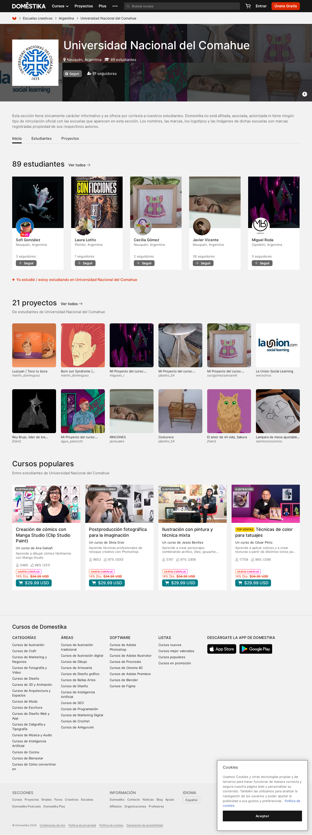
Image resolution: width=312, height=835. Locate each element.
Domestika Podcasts (26, 806)
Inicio (17, 138)
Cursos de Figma (122, 686)
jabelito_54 (166, 375)
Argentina (66, 18)
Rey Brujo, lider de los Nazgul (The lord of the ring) (34, 439)
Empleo (46, 799)
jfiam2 (16, 441)
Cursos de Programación (79, 709)
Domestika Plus (54, 806)
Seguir (74, 74)
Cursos (17, 799)
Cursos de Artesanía (76, 668)
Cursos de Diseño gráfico (80, 674)
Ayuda (169, 799)
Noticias (148, 799)
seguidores (26, 256)
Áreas (67, 637)
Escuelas (87, 799)
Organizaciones (135, 806)
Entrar (261, 6)
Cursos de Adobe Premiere (130, 674)
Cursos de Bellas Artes (78, 680)
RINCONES (118, 437)
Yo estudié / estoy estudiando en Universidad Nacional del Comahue (76, 279)
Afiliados (116, 806)
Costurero (166, 437)
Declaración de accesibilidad (145, 825)
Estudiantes (41, 138)
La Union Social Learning (274, 371)
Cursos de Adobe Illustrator (131, 655)
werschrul (263, 375)
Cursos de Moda (24, 701)
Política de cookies (111, 825)
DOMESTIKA (29, 6)
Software (120, 637)
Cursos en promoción (174, 663)
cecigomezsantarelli (222, 375)
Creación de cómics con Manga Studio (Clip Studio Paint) (43, 535)
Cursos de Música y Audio (32, 735)
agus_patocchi (72, 441)
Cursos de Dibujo (74, 662)
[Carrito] (248, 6)
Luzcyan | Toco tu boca (29, 371)
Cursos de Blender (124, 680)
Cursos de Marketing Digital (82, 715)
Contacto (133, 799)
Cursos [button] (58, 6)
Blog (159, 799)
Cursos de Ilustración (28, 645)
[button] (115, 6)
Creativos (71, 799)
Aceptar (262, 816)
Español (191, 800)
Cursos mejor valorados (176, 651)
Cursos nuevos (169, 645)
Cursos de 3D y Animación (32, 684)
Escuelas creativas (37, 18)
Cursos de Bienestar (27, 758)
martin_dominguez (26, 375)
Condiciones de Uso (52, 825)
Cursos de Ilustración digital (82, 655)
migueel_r (117, 375)
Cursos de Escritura (27, 707)
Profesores (156, 806)
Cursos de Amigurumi (77, 727)
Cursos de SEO (72, 703)
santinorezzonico (269, 441)
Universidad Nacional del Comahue (156, 45)
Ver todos (77, 165)
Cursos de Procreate (125, 662)
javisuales (117, 441)
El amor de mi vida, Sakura (227, 437)
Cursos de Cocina (25, 752)
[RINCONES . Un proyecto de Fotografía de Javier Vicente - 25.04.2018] (215, 202)
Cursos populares (171, 657)
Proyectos (84, 6)
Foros (58, 799)
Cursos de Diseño (25, 678)
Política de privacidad (82, 825)
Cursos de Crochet (75, 721)
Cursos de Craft (24, 651)
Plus (102, 6)
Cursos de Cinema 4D (126, 668)
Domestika (117, 799)
